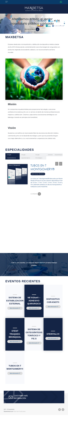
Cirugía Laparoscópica (25, 156)
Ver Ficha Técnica (38, 174)
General (50, 154)
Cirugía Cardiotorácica (11, 156)
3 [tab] (64, 25)
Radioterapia (58, 154)
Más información (14, 308)
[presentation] (56, 163)
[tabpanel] (34, 21)
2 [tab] (64, 23)
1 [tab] (64, 22)
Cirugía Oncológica (38, 156)
